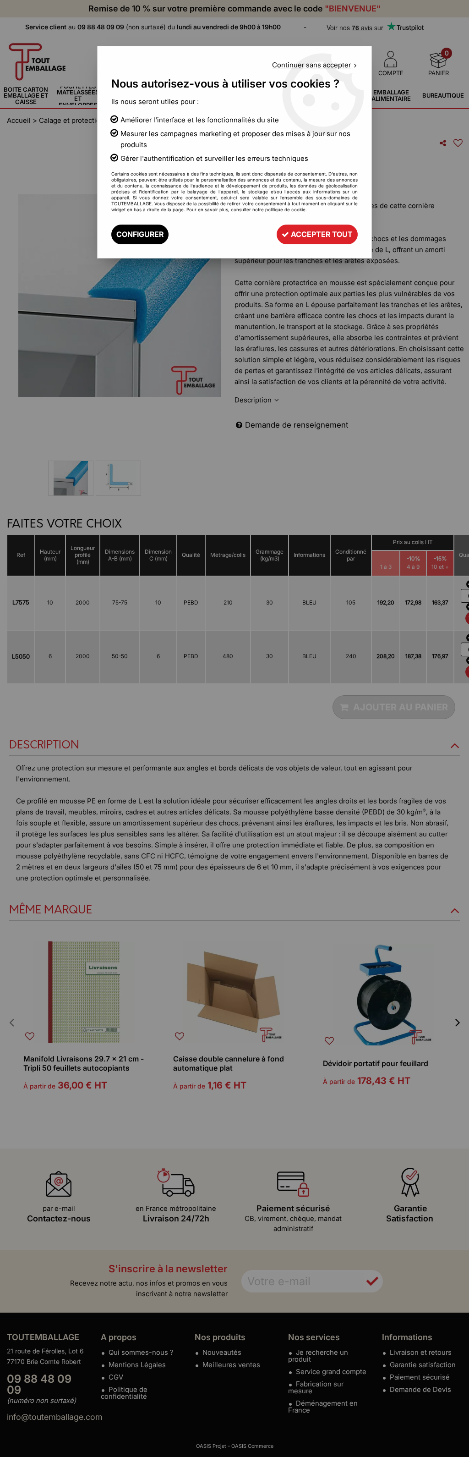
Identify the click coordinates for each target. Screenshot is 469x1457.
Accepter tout (321, 234)
